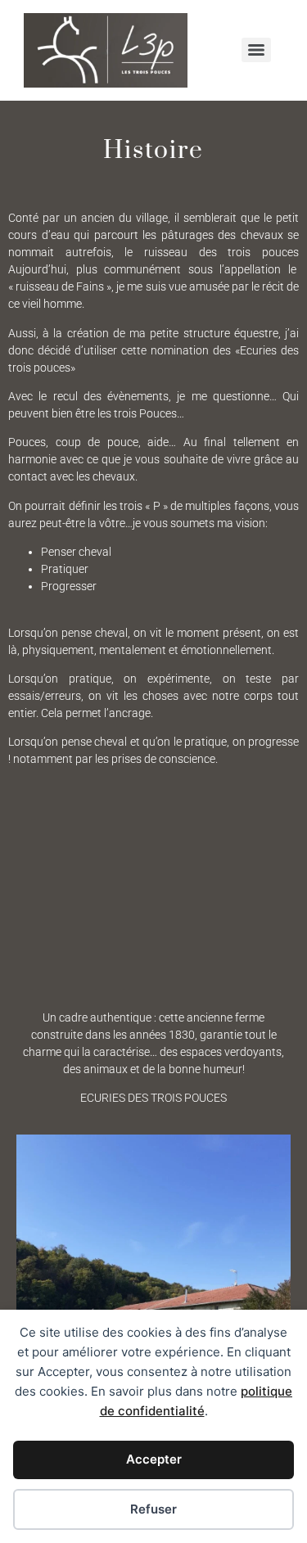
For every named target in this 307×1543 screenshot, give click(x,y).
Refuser (153, 1509)
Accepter (154, 1459)
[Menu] (256, 50)
